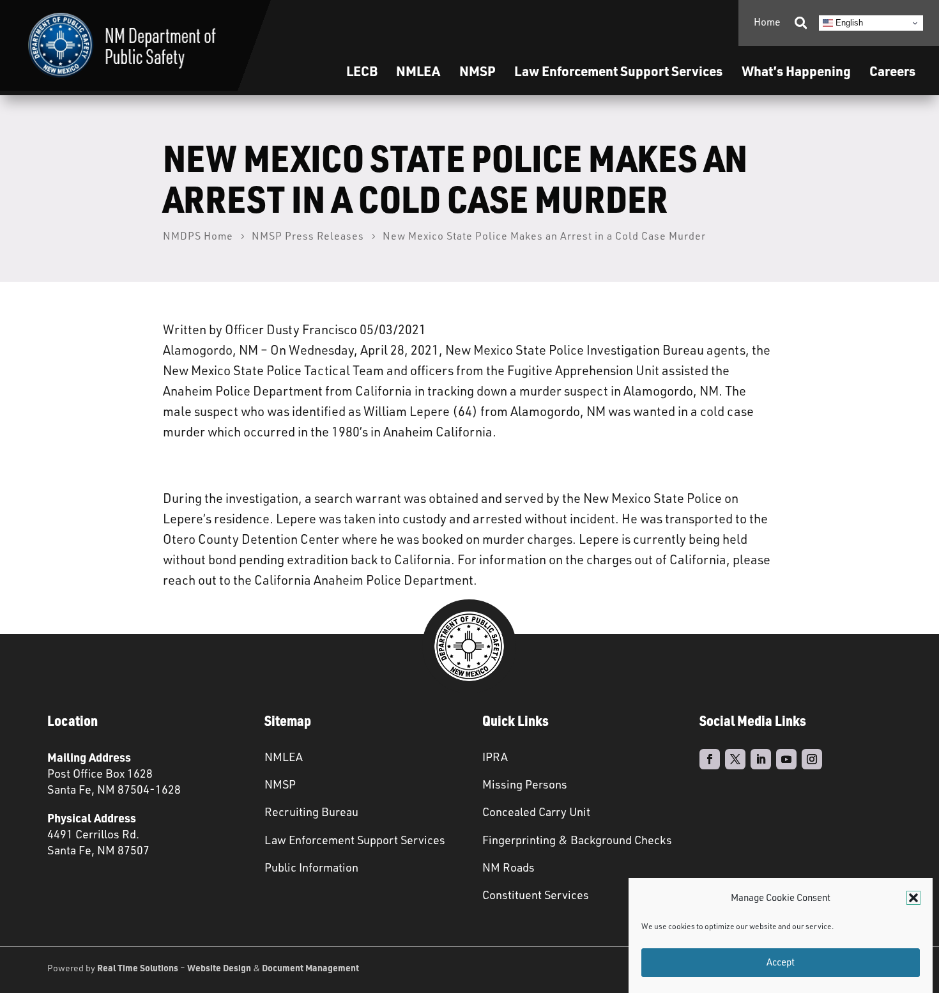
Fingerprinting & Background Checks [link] (577, 840)
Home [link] (767, 21)
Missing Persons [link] (524, 784)
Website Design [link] (219, 967)
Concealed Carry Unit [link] (536, 811)
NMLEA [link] (418, 70)
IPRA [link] (495, 757)
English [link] (848, 22)
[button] (913, 897)
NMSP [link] (477, 70)
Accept (781, 963)
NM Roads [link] (508, 867)
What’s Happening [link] (796, 70)
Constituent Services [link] (535, 895)
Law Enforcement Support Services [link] (354, 840)
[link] (122, 45)
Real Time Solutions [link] (137, 967)
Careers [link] (892, 70)
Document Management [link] (310, 967)
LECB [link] (362, 70)
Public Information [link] (311, 867)
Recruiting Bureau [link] (311, 811)
